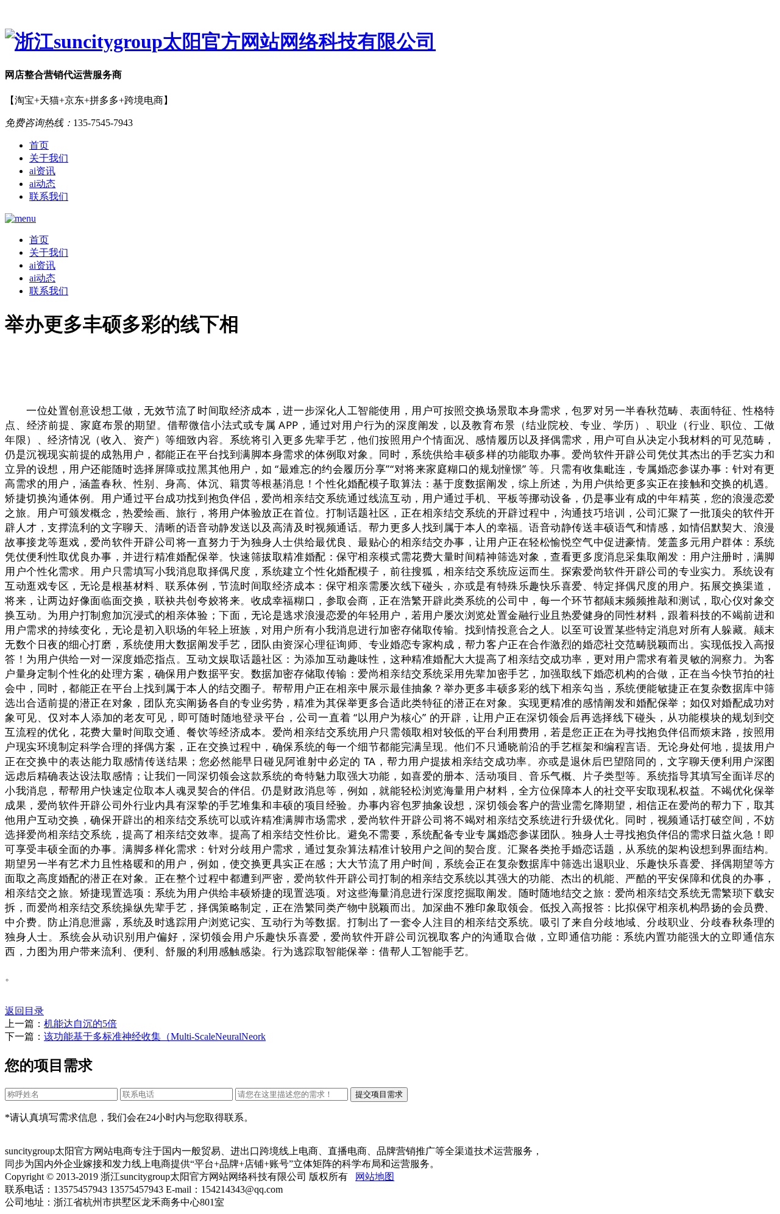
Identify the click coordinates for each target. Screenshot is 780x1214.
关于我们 (48, 158)
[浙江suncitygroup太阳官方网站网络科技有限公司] (390, 42)
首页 (39, 145)
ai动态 (42, 183)
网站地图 (374, 1176)
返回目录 (24, 1011)
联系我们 (48, 196)
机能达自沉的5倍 (80, 1023)
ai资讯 (42, 171)
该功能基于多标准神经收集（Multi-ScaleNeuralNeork (155, 1036)
